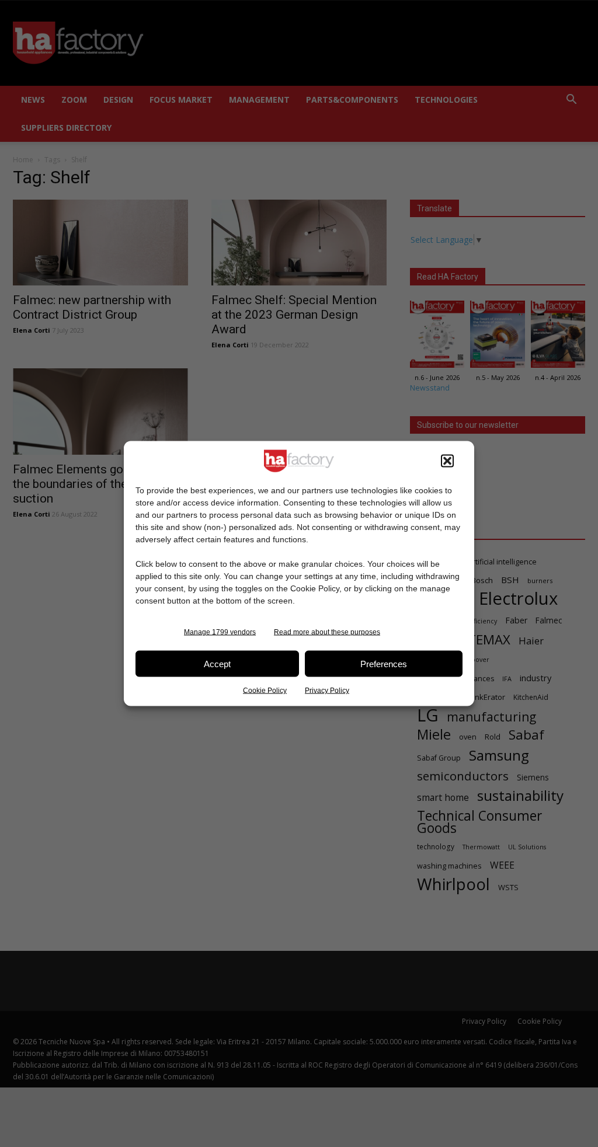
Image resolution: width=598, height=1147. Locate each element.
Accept (217, 663)
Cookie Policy (265, 690)
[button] (447, 461)
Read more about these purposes (327, 632)
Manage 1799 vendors (220, 632)
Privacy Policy (327, 690)
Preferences (383, 663)
